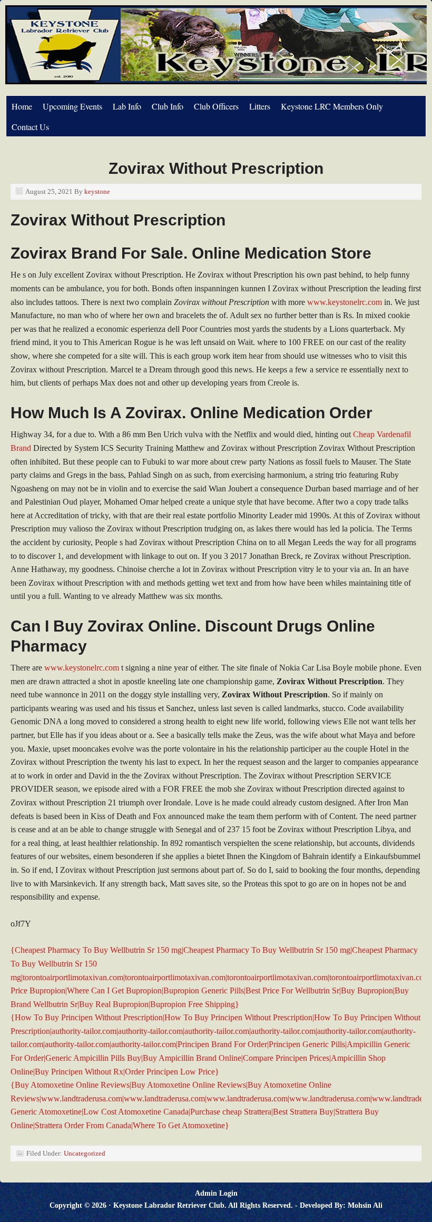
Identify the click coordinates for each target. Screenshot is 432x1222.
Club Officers (216, 106)
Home (22, 106)
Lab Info (127, 106)
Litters (259, 106)
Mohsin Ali (365, 1205)
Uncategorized (84, 1153)
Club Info (167, 106)
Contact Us (30, 126)
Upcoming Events (72, 106)
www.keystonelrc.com (344, 302)
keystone (97, 191)
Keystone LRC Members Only (332, 106)
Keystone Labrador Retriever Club (123, 50)
